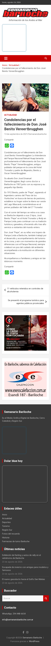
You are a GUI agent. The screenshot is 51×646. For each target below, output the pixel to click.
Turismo (6, 526)
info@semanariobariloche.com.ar (17, 619)
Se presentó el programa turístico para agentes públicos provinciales (26, 302)
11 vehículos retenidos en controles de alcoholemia (25, 290)
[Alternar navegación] (6, 58)
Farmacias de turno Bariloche (15, 541)
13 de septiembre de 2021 (16, 134)
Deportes (6, 522)
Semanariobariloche (37, 134)
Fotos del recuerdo (11, 533)
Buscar (46, 598)
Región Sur (7, 530)
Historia (5, 537)
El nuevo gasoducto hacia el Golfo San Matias (23, 579)
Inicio (4, 514)
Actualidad (10, 115)
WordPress (34, 641)
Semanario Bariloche (32, 637)
